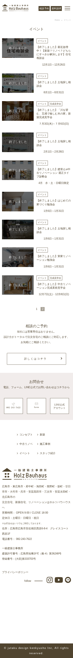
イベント (24, 453)
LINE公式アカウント (59, 406)
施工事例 (45, 443)
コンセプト (26, 434)
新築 (42, 434)
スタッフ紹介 (48, 453)
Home (57, 20)
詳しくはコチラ (35, 358)
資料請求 (56, 8)
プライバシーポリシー (15, 572)
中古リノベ (26, 443)
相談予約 (44, 8)
